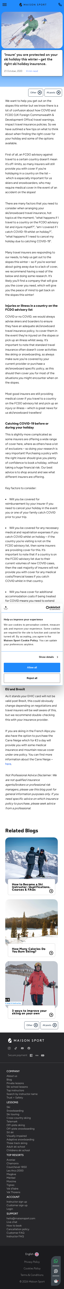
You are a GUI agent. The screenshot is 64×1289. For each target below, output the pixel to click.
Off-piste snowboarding (20, 1128)
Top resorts (15, 1155)
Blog (9, 1079)
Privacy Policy (32, 1262)
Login (10, 1208)
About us (12, 1076)
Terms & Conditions (32, 1275)
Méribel (11, 1177)
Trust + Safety (15, 1097)
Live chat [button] (12, 1222)
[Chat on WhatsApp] (56, 1261)
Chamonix (13, 1163)
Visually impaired (17, 1135)
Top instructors (15, 1090)
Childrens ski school (18, 1150)
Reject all (32, 678)
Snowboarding (15, 1110)
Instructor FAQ (15, 1236)
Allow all (32, 667)
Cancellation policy (18, 1229)
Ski (8, 1107)
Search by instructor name (22, 1094)
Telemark (12, 1121)
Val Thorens (13, 1192)
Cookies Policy (32, 1268)
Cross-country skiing (19, 1117)
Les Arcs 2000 (15, 1170)
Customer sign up (17, 1205)
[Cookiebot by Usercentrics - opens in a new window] (46, 608)
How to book (14, 1225)
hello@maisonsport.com (21, 1218)
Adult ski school (16, 1146)
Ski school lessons (17, 1086)
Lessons (12, 1102)
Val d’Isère (12, 1188)
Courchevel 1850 (17, 1167)
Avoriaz (11, 1159)
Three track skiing (17, 1143)
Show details (46, 657)
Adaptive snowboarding (20, 1139)
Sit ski (10, 1132)
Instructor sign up (17, 1201)
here (8, 764)
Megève (11, 1174)
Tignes (10, 1185)
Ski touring (13, 1114)
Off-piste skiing (16, 1125)
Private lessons (15, 1083)
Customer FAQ (15, 1232)
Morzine (11, 1181)
